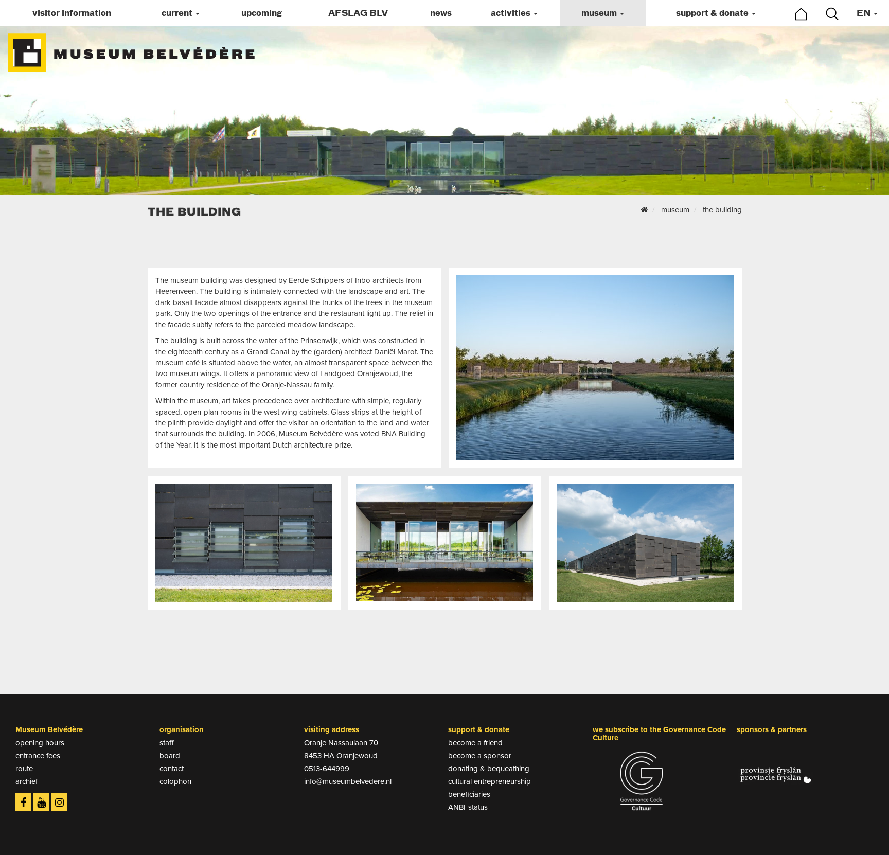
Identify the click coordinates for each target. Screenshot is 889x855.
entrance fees (37, 755)
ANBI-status (468, 807)
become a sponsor (479, 755)
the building (722, 210)
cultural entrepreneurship (489, 781)
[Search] (832, 14)
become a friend (475, 742)
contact (171, 768)
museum (675, 210)
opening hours (39, 742)
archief (26, 781)
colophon (175, 781)
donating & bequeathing (488, 768)
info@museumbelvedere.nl (348, 781)
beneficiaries (469, 794)
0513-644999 (326, 768)
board (169, 755)
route (24, 768)
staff (166, 742)
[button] (180, 13)
